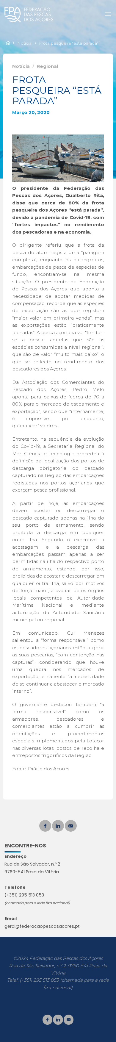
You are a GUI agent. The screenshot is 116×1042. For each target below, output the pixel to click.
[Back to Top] (58, 1018)
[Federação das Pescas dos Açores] (28, 14)
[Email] (71, 826)
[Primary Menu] (108, 14)
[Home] (8, 43)
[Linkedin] (58, 826)
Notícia (24, 43)
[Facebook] (45, 826)
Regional (47, 66)
